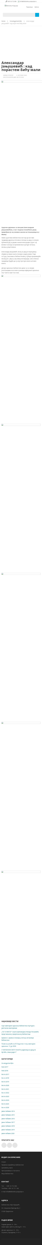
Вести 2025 (5, 1104)
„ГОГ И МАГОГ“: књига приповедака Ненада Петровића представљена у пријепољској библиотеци (20, 1033)
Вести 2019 (5, 1082)
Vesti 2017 (4, 1067)
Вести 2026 (5, 1107)
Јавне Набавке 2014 (8, 1111)
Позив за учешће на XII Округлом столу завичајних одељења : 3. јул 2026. (18, 1045)
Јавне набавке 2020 (7, 1133)
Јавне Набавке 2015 (8, 1115)
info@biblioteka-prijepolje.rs (15, 1192)
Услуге (3, 1162)
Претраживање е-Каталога (10, 1171)
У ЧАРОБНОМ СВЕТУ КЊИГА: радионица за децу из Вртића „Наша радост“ (18, 1051)
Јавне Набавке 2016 (8, 1119)
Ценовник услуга (7, 1168)
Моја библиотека (7, 1173)
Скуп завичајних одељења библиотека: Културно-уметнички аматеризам (18, 1027)
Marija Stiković (8, 75)
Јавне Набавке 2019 (8, 1130)
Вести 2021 (5, 1089)
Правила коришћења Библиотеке (12, 1165)
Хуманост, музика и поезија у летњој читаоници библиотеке (17, 1039)
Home (3, 21)
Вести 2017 (5, 1074)
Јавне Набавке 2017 (8, 1122)
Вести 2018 (5, 1078)
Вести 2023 (5, 1096)
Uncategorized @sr (16, 21)
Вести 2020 (5, 1085)
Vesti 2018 (4, 1071)
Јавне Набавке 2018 (8, 1126)
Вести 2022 (20, 77)
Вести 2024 (5, 1100)
